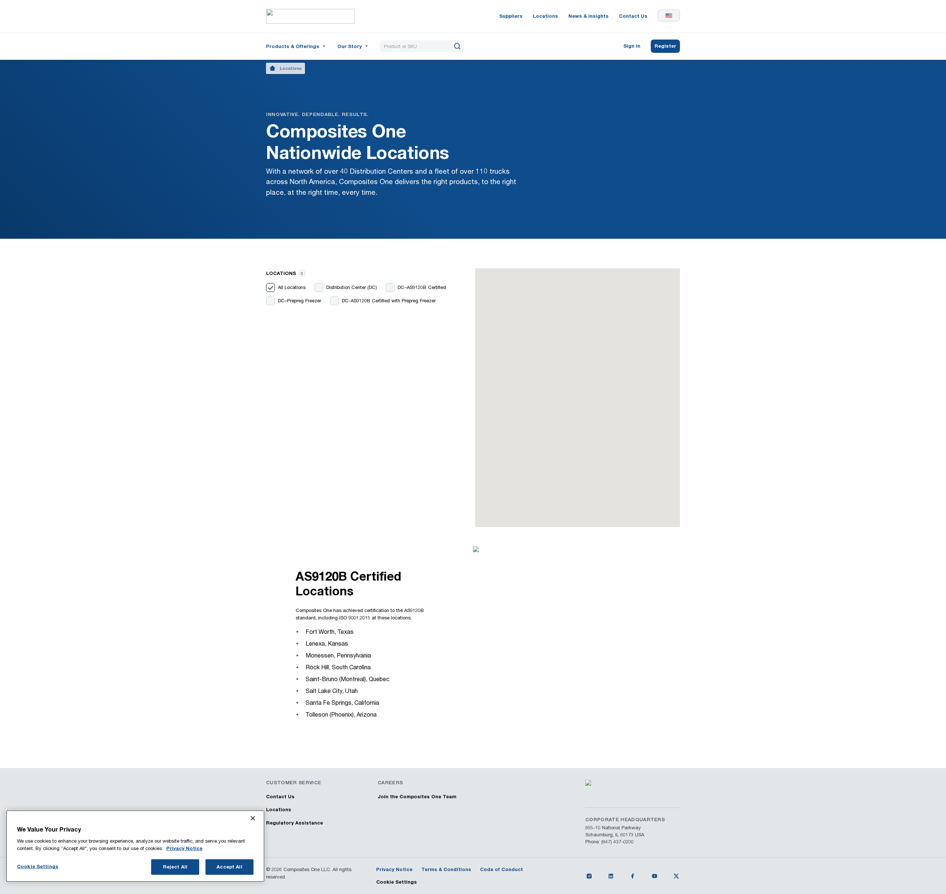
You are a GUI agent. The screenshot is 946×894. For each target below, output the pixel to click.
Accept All (229, 867)
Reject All (175, 867)
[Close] (253, 818)
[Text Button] (589, 875)
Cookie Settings (396, 882)
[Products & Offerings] (296, 45)
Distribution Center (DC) (351, 287)
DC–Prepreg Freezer (299, 300)
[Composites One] (310, 16)
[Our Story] (353, 45)
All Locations (292, 287)
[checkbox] (270, 287)
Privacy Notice (184, 848)
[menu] (296, 46)
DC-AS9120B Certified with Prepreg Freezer (389, 300)
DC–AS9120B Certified (422, 287)
